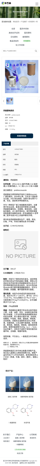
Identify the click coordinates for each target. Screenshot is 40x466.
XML (10, 463)
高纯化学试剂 (14, 33)
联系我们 (6, 441)
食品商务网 (31, 463)
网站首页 (16, 22)
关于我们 (6, 435)
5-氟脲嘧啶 (12, 423)
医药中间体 (24, 29)
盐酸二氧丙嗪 (12, 397)
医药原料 (27, 33)
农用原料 (32, 22)
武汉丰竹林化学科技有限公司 (12, 461)
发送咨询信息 (21, 136)
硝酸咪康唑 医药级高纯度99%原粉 (19, 441)
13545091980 (20, 449)
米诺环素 (27, 423)
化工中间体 (20, 45)
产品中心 (19, 435)
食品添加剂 (14, 41)
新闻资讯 (33, 438)
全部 (13, 29)
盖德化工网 (23, 463)
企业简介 (6, 438)
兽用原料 (26, 37)
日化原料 (14, 37)
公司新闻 (33, 435)
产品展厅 (24, 22)
